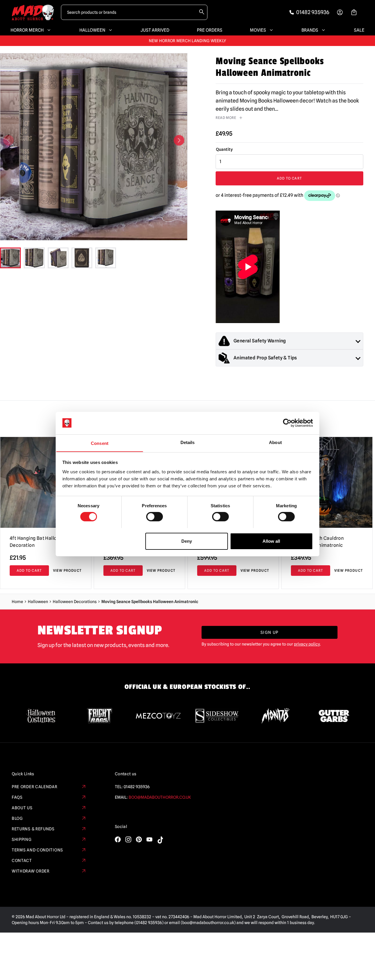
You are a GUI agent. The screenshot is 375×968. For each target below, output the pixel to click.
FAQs (17, 797)
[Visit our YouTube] (149, 839)
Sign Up (269, 632)
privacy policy (307, 644)
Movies (258, 30)
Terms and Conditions (37, 850)
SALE (359, 30)
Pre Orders (209, 30)
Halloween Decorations (75, 601)
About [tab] (275, 442)
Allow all (271, 540)
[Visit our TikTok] (160, 840)
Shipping (22, 839)
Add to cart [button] (29, 570)
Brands (309, 30)
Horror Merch (27, 30)
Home (17, 601)
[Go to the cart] (353, 12)
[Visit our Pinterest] (139, 839)
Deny (186, 540)
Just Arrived (155, 30)
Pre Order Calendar (34, 786)
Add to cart (289, 178)
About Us (22, 807)
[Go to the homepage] (33, 12)
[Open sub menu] (48, 30)
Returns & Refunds (33, 829)
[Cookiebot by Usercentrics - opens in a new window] (287, 423)
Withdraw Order (31, 871)
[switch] (154, 516)
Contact (22, 860)
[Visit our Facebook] (118, 839)
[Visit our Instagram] (128, 839)
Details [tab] (187, 442)
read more (226, 117)
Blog (17, 818)
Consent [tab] (99, 443)
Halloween (92, 30)
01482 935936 (137, 786)
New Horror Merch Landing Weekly (187, 41)
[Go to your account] (339, 12)
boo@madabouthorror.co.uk (160, 797)
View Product (67, 570)
